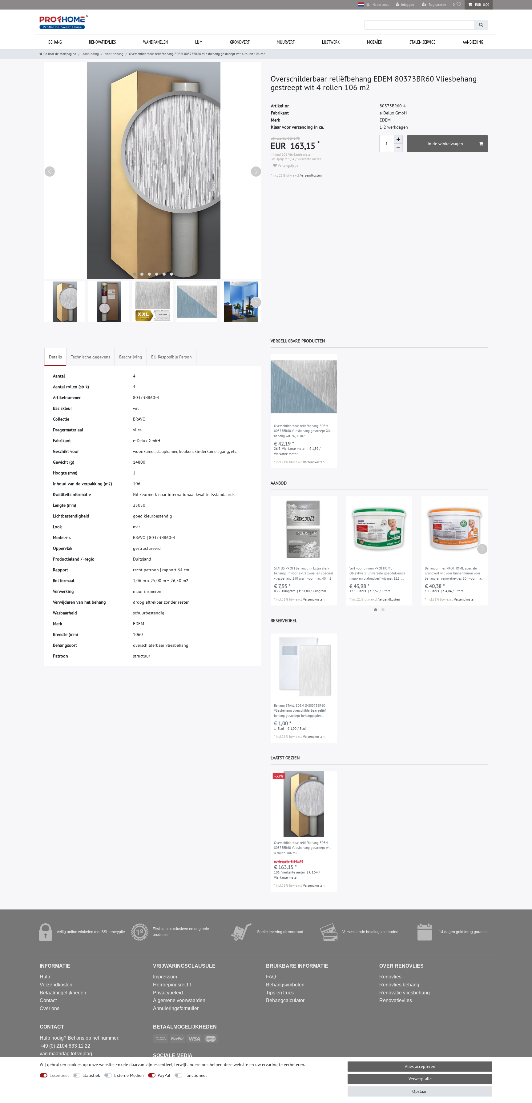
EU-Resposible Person (171, 357)
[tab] (55, 357)
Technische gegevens (90, 357)
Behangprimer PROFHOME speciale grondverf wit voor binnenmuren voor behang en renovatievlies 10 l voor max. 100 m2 (454, 573)
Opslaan (420, 1091)
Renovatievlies (102, 42)
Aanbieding (473, 42)
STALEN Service (422, 42)
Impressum (165, 976)
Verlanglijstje (287, 165)
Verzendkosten (310, 175)
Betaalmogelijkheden (63, 992)
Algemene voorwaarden (179, 1000)
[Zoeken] (481, 25)
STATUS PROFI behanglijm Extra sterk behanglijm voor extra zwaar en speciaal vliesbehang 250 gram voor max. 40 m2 (303, 573)
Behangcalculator (285, 1000)
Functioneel (195, 1075)
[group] (304, 387)
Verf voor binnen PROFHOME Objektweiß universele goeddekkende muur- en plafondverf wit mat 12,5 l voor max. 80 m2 (377, 573)
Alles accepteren (420, 1066)
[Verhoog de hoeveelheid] (398, 139)
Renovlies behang (399, 984)
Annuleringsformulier (176, 1008)
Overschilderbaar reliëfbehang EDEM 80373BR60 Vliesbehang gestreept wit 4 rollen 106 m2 (302, 848)
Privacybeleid (168, 992)
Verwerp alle (420, 1078)
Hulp (45, 976)
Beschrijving (130, 357)
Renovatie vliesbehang (404, 992)
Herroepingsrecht (172, 984)
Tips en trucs (280, 992)
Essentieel (59, 1075)
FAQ (271, 976)
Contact (48, 1000)
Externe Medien (129, 1075)
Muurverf (286, 42)
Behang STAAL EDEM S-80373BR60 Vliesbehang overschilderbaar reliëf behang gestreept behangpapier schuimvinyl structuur (300, 711)
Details (55, 357)
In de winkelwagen (445, 143)
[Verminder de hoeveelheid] (398, 148)
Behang (55, 42)
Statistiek (91, 1075)
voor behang (113, 54)
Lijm (199, 42)
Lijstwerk (331, 42)
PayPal (164, 1075)
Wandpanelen (155, 42)
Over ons (49, 1008)
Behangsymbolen (285, 984)
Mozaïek (374, 42)
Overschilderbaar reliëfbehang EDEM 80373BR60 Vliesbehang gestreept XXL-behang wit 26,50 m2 (303, 431)
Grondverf (240, 42)
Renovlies (390, 976)
